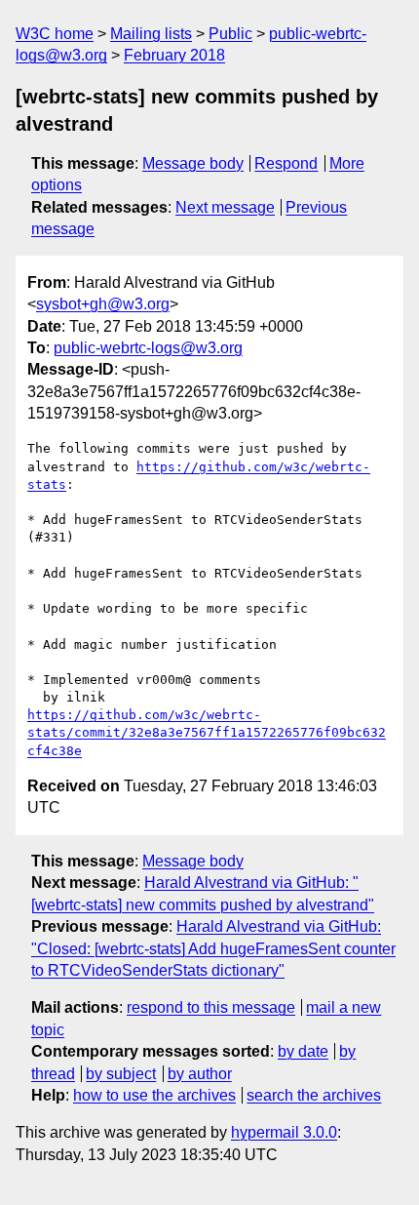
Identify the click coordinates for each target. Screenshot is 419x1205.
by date (303, 1051)
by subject (121, 1073)
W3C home (55, 33)
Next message (225, 207)
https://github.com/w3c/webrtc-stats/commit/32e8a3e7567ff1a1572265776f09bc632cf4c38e (206, 732)
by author (200, 1073)
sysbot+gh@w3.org (103, 304)
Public (230, 33)
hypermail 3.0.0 (284, 1132)
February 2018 (174, 55)
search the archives (314, 1095)
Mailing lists (151, 33)
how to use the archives (154, 1095)
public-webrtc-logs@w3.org (148, 348)
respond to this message (211, 1007)
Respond (286, 163)
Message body (193, 163)
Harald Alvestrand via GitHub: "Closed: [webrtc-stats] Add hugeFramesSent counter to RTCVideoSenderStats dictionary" (213, 948)
